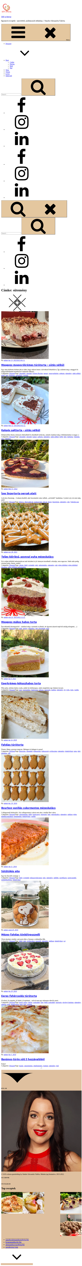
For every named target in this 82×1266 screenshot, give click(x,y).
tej (65, 690)
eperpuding (26, 690)
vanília (76, 690)
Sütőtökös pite (10, 871)
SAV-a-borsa (6, 17)
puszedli (38, 941)
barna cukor (23, 1002)
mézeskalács (43, 565)
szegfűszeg (63, 878)
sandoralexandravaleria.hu (17, 1240)
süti (68, 502)
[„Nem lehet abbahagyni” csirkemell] (12, 1203)
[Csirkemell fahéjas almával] (33, 1203)
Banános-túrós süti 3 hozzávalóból (23, 1059)
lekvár (45, 502)
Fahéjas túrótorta (12, 744)
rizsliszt (45, 1066)
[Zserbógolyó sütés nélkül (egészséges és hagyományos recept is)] (71, 1225)
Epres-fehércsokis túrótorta (19, 995)
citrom (21, 565)
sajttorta (61, 373)
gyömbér (31, 565)
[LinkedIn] (22, 146)
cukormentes (23, 814)
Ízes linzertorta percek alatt (18, 493)
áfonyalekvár (29, 502)
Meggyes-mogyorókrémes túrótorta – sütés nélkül (32, 364)
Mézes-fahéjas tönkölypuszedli (20, 934)
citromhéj (22, 373)
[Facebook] (22, 113)
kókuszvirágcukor (36, 878)
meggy (46, 373)
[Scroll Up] (17, 1264)
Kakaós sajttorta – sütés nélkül (20, 430)
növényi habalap (68, 1002)
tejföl (3, 375)
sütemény (68, 373)
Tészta (8, 72)
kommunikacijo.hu (13, 1242)
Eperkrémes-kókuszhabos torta (21, 683)
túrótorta (12, 375)
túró (7, 375)
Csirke (12, 62)
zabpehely (19, 375)
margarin (47, 690)
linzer (50, 502)
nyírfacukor (53, 751)
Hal (11, 68)
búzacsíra (22, 751)
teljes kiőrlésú (62, 565)
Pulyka (12, 64)
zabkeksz (8, 439)
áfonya (21, 502)
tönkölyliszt (69, 751)
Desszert (8, 44)
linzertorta (55, 502)
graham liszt (38, 502)
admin (6, 360)
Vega (7, 70)
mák (20, 628)
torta (47, 628)
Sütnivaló (9, 76)
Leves (8, 74)
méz (36, 565)
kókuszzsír (45, 751)
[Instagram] (22, 129)
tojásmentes (18, 816)
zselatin (25, 375)
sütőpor (70, 814)
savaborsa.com (12, 1247)
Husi (7, 60)
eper (20, 690)
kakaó (35, 437)
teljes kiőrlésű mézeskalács (17, 567)
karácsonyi (36, 814)
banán (21, 1066)
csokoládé (36, 1002)
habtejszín (34, 690)
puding (53, 690)
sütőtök (56, 878)
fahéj (26, 565)
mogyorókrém (53, 373)
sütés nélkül (76, 373)
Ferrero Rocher (38, 373)
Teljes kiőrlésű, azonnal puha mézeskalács (27, 556)
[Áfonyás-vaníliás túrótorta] (71, 1203)
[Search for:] (11, 94)
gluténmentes (37, 1066)
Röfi (11, 66)
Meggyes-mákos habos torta (19, 622)
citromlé (29, 373)
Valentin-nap (74, 502)
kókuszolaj (37, 751)
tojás (68, 690)
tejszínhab (42, 628)
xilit (9, 753)
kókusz (41, 690)
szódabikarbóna (6, 880)
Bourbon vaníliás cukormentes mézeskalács (28, 807)
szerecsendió (72, 878)
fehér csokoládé (49, 1002)
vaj (64, 941)
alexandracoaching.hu (15, 1245)
